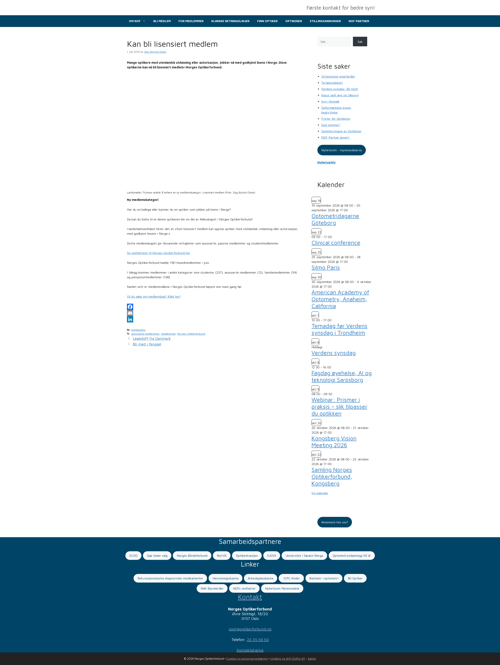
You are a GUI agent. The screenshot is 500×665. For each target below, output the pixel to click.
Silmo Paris (326, 267)
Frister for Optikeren (335, 118)
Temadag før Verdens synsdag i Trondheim (339, 329)
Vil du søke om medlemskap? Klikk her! (154, 296)
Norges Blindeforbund (192, 555)
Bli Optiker (355, 578)
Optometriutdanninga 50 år (352, 555)
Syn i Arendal (330, 101)
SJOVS (271, 555)
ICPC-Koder (291, 578)
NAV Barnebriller (212, 588)
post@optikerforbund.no (250, 629)
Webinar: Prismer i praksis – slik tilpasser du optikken (339, 406)
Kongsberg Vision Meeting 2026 (334, 441)
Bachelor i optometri (323, 578)
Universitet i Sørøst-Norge (304, 555)
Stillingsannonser (325, 21)
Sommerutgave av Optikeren (341, 131)
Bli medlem (162, 21)
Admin (312, 658)
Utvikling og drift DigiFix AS (287, 658)
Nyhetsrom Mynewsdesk (282, 588)
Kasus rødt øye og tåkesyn (340, 95)
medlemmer (168, 333)
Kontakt (250, 597)
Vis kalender (320, 493)
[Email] (213, 313)
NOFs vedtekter (244, 588)
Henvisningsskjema (225, 578)
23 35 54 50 (258, 639)
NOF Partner (359, 21)
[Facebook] (213, 307)
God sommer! (330, 125)
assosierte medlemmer (145, 333)
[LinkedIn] (213, 319)
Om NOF (135, 21)
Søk (360, 41)
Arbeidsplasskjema (260, 578)
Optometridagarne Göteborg (335, 219)
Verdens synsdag (334, 352)
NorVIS (222, 555)
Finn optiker (267, 21)
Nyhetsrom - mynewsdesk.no (341, 150)
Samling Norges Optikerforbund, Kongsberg (332, 476)
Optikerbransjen (247, 555)
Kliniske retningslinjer (230, 21)
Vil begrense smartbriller (338, 76)
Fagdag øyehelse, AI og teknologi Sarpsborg (342, 376)
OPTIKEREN (293, 21)
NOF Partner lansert (335, 137)
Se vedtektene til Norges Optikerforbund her (158, 253)
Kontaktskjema (250, 650)
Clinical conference (336, 242)
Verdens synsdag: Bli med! (339, 89)
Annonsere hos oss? (334, 522)
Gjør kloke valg (157, 555)
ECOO (133, 555)
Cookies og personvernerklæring (247, 658)
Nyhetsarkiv (138, 329)
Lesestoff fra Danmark (152, 338)
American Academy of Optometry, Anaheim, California (340, 299)
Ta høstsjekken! (332, 82)
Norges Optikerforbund (191, 333)
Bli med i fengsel (147, 344)
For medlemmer (191, 21)
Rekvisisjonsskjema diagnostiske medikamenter (170, 578)
